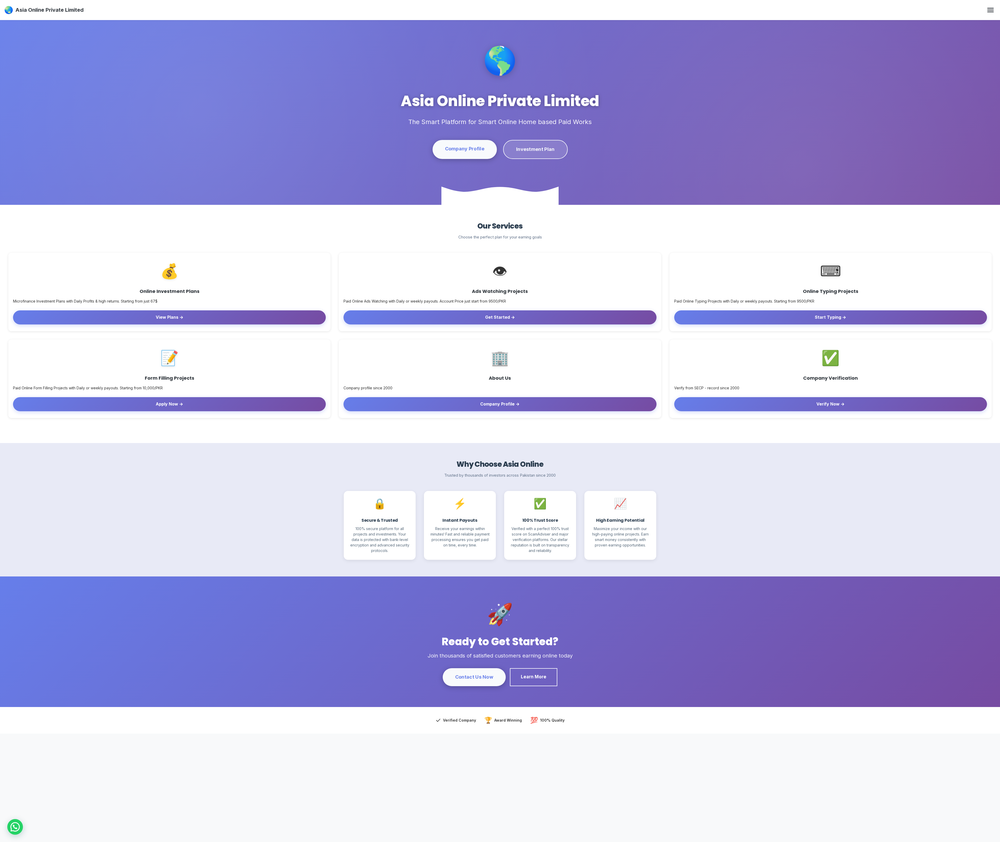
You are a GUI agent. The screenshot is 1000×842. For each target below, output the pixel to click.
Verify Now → (830, 404)
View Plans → (169, 317)
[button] (15, 827)
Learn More (533, 676)
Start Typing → (830, 317)
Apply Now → (169, 404)
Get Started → (500, 317)
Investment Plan (535, 149)
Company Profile (465, 148)
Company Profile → (500, 404)
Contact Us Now (474, 677)
